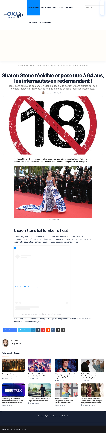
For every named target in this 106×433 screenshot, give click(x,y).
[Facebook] (15, 344)
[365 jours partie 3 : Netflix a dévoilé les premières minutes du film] (39, 390)
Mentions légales (43, 416)
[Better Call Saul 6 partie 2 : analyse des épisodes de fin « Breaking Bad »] (92, 365)
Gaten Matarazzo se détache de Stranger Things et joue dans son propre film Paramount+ (65, 376)
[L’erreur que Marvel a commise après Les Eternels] (13, 365)
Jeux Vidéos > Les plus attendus (39, 22)
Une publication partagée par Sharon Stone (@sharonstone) (41, 314)
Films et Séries (46, 7)
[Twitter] (17, 344)
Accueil (22, 65)
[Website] (12, 344)
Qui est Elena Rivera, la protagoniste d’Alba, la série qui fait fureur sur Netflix (64, 401)
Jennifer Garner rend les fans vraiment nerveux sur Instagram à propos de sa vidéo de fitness (91, 401)
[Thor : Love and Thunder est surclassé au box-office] (39, 365)
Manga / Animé (57, 7)
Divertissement (33, 7)
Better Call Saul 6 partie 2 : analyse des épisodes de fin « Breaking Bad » (89, 376)
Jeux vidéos (69, 7)
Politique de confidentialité (59, 416)
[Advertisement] (53, 45)
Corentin (48, 93)
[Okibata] (13, 15)
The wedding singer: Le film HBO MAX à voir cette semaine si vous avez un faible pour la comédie (12, 401)
